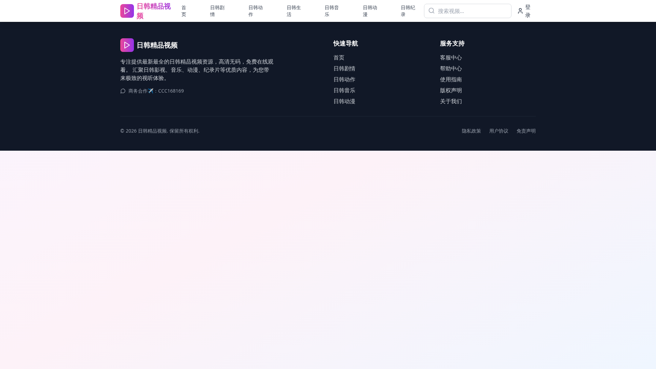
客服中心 (451, 57)
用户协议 (498, 130)
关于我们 (451, 101)
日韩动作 (255, 10)
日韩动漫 (370, 10)
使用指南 (451, 79)
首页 (183, 10)
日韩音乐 (332, 10)
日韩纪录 (408, 10)
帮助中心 (451, 68)
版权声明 (451, 90)
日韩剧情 (217, 10)
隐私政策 (471, 130)
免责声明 (526, 130)
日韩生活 (294, 10)
